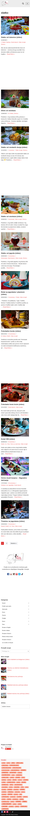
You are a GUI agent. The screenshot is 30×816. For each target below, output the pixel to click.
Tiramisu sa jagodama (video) (13, 521)
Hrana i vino (5, 777)
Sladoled (13, 796)
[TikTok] (13, 812)
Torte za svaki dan (15, 444)
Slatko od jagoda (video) (11, 253)
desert (23, 770)
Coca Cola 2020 (5, 770)
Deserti (3, 526)
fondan (19, 772)
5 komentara (11, 256)
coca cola (5, 765)
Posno (22, 789)
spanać (25, 796)
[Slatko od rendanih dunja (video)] (15, 135)
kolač (14, 779)
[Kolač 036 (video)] (15, 427)
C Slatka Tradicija (5, 42)
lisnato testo (11, 782)
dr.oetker (13, 772)
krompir (26, 779)
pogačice (16, 789)
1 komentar (11, 150)
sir (20, 794)
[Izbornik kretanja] (27, 3)
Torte (8, 444)
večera (18, 801)
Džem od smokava (8, 110)
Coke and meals (15, 770)
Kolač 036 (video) (8, 439)
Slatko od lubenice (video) (11, 37)
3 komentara (11, 297)
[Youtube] (5, 812)
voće (19, 804)
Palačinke (4, 787)
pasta (11, 787)
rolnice (4, 794)
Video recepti (22, 42)
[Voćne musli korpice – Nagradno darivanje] (15, 466)
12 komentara (11, 334)
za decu (11, 806)
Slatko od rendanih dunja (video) (14, 147)
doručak (5, 772)
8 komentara (11, 442)
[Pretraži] (23, 3)
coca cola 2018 (6, 767)
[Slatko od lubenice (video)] (15, 25)
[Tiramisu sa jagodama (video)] (15, 509)
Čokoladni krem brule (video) (12, 404)
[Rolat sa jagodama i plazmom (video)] (15, 280)
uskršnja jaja (5, 801)
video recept (6, 804)
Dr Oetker (10, 113)
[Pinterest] (10, 812)
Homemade (11, 219)
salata (16, 794)
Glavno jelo (6, 775)
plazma (4, 789)
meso (11, 784)
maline (23, 782)
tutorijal (15, 799)
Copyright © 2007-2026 (5, 814)
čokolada (24, 806)
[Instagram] (7, 812)
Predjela (10, 791)
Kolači (8, 336)
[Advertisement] (15, 72)
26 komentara (11, 483)
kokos (9, 779)
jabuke (12, 777)
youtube (4, 806)
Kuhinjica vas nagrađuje (7, 485)
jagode (18, 777)
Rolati (17, 297)
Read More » (11, 54)
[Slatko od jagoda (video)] (15, 241)
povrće (4, 791)
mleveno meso (18, 784)
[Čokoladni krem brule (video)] (15, 392)
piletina (17, 787)
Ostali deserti (14, 42)
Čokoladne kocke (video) (11, 331)
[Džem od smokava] (15, 99)
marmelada (5, 784)
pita (22, 787)
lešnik (3, 782)
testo (3, 799)
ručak (10, 794)
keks (23, 777)
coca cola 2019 (17, 767)
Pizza (27, 787)
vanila (12, 801)
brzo (13, 762)
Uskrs (21, 799)
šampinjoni (5, 808)
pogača (10, 789)
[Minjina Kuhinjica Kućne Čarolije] (5, 3)
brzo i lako (20, 762)
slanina (19, 796)
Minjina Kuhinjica (14, 814)
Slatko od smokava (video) (11, 216)
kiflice (4, 779)
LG (5, 444)
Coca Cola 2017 (14, 765)
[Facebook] (2, 812)
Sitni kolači (5, 796)
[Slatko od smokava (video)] (15, 204)
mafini (18, 782)
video (24, 801)
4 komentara (11, 524)
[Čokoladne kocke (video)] (15, 319)
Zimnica (3, 44)
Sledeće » (14, 543)
